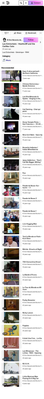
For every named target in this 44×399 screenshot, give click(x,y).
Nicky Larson (27, 313)
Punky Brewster (28, 300)
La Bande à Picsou (29, 275)
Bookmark (32, 33)
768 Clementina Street (31, 262)
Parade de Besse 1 (29, 211)
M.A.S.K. (26, 364)
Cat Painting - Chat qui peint (31, 110)
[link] (12, 40)
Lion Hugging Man (29, 224)
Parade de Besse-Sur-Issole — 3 (30, 187)
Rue (24, 173)
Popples (25, 326)
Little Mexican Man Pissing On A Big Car (30, 377)
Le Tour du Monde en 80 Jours (31, 288)
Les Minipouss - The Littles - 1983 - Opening (31, 352)
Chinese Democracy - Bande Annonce (31, 85)
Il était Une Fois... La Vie (32, 338)
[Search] (21, 2)
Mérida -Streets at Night (32, 249)
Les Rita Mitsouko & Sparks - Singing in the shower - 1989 (31, 98)
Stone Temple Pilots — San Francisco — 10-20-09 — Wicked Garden (31, 123)
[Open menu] (3, 2)
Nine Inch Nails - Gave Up (32, 135)
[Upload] (25, 2)
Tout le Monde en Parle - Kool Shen (32, 238)
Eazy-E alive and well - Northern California (31, 72)
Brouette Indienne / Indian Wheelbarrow (30, 149)
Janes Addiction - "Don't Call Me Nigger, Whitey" (31, 161)
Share (19, 33)
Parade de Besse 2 (29, 198)
